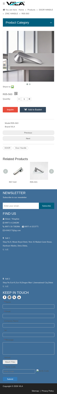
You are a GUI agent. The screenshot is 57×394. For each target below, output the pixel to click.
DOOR (7, 148)
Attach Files (10, 362)
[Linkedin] (9, 297)
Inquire (10, 109)
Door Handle (20, 148)
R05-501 (33, 182)
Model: (8, 123)
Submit (10, 379)
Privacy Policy (48, 391)
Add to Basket (35, 109)
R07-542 (13, 182)
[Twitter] (14, 297)
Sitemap (35, 391)
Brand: (8, 127)
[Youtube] (19, 297)
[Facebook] (4, 297)
